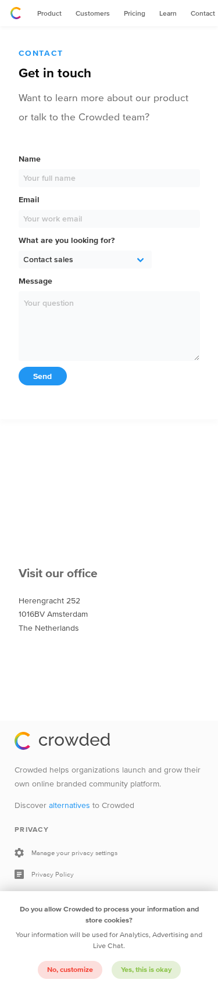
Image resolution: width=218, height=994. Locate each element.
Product (49, 13)
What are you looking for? (67, 240)
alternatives (69, 805)
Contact (203, 13)
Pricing (134, 13)
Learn (168, 13)
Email (29, 199)
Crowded (15, 13)
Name (30, 159)
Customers (93, 13)
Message (35, 281)
